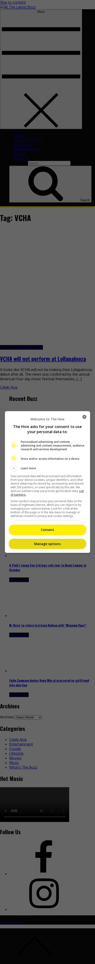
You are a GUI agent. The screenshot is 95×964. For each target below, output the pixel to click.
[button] (48, 468)
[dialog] (47, 482)
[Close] (84, 417)
